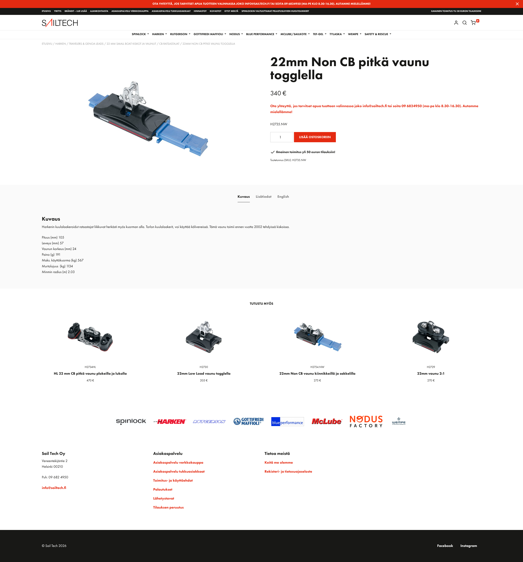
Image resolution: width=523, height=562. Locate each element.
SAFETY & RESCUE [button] (377, 34)
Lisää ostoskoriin (315, 137)
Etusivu (46, 11)
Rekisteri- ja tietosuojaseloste (288, 471)
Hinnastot (200, 11)
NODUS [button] (234, 34)
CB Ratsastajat (169, 44)
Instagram (468, 546)
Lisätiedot (264, 196)
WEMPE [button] (353, 34)
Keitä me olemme (279, 462)
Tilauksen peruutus (168, 507)
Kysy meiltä (231, 11)
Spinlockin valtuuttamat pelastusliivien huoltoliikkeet (275, 11)
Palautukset (162, 489)
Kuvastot (215, 11)
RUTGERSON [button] (179, 34)
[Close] (517, 4)
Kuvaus (244, 196)
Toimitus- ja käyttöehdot (173, 480)
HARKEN (60, 44)
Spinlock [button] (139, 34)
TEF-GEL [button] (318, 34)
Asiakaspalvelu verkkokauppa (130, 11)
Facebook (445, 546)
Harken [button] (158, 34)
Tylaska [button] (336, 34)
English (283, 196)
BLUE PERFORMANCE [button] (260, 34)
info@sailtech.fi (54, 488)
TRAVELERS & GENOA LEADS (86, 44)
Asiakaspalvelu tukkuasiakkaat (171, 11)
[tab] (243, 196)
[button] (464, 22)
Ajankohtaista (99, 11)
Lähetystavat (163, 498)
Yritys (57, 11)
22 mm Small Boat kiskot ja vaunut (131, 44)
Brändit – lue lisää (76, 11)
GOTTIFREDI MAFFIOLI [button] (209, 34)
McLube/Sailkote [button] (293, 34)
